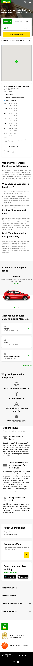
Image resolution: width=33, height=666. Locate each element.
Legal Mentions (13, 656)
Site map (4, 656)
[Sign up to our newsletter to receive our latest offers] (26, 555)
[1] (15, 308)
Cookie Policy (23, 656)
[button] (16, 61)
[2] (18, 308)
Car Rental (4, 40)
